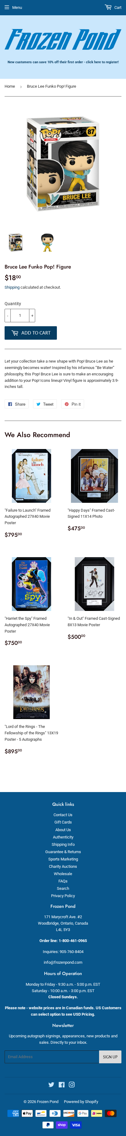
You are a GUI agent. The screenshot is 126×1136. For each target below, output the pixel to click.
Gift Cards (63, 822)
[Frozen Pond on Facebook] (61, 1085)
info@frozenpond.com (63, 962)
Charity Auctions (63, 866)
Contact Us (63, 815)
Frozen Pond (47, 1101)
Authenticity (63, 837)
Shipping (12, 287)
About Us (63, 829)
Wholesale (63, 873)
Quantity (13, 303)
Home (10, 86)
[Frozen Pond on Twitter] (51, 1085)
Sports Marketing (63, 859)
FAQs (63, 881)
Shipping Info (63, 844)
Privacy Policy (63, 895)
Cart (117, 7)
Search (63, 888)
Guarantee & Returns (63, 851)
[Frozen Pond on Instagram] (72, 1085)
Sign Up (110, 1057)
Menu (17, 7)
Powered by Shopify (81, 1101)
